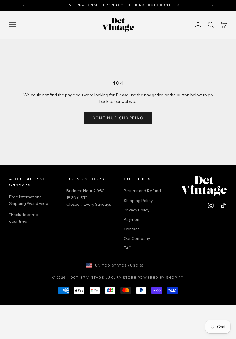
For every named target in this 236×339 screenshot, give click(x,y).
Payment (132, 219)
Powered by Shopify (161, 278)
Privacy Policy (136, 210)
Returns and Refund (142, 190)
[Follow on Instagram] (210, 205)
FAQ (128, 248)
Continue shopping (118, 117)
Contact (131, 229)
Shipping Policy (138, 200)
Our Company (137, 238)
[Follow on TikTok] (223, 205)
